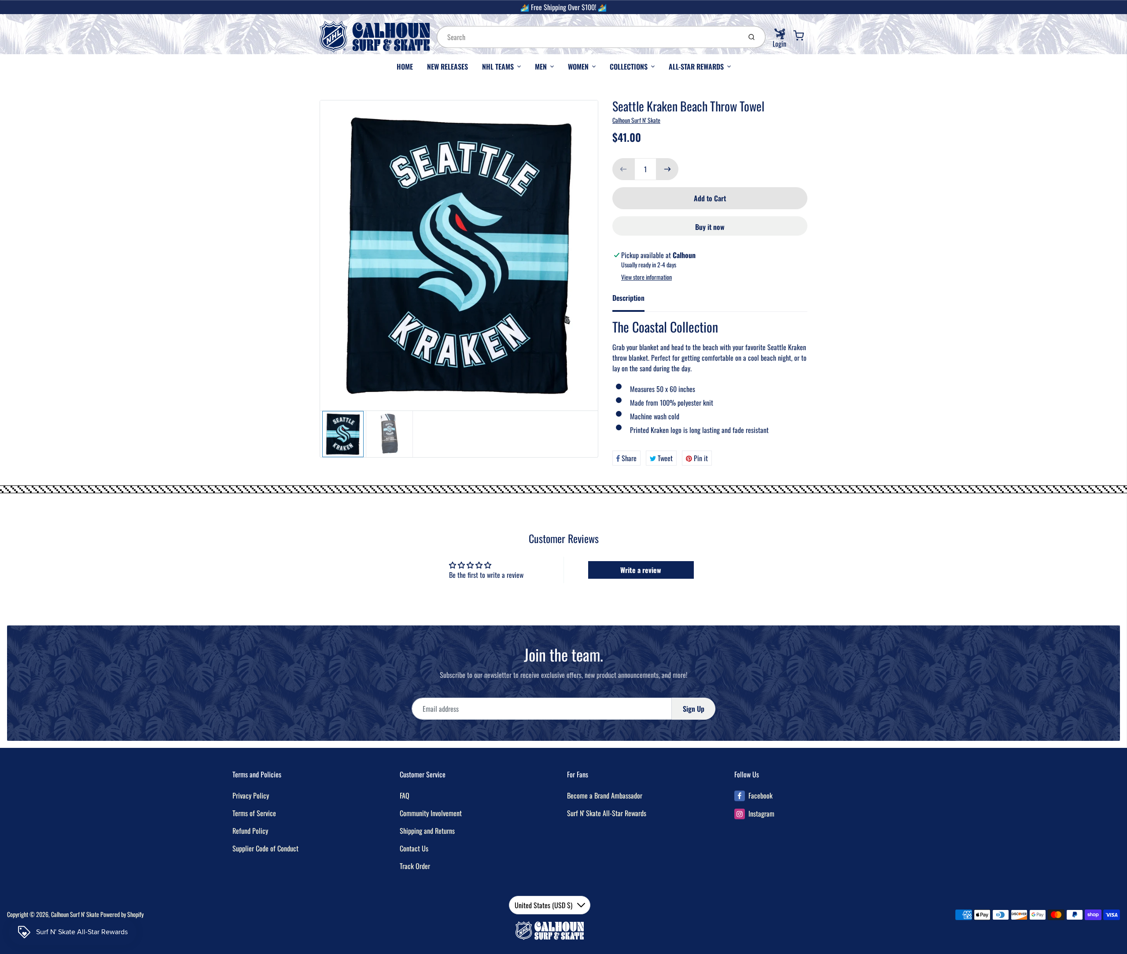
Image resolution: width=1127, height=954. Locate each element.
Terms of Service (254, 813)
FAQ (404, 795)
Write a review (640, 570)
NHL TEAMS (498, 66)
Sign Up (693, 708)
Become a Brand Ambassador (604, 795)
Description (628, 297)
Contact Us (414, 848)
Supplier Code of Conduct (265, 848)
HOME (405, 66)
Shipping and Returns (427, 830)
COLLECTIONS (629, 66)
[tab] (633, 300)
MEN (541, 66)
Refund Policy (250, 830)
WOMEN (578, 66)
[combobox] (588, 37)
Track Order (415, 866)
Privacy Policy (250, 795)
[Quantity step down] (623, 169)
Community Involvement (431, 813)
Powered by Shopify (122, 914)
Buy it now (710, 227)
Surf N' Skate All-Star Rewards (606, 813)
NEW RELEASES (447, 66)
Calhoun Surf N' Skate (636, 120)
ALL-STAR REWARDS (696, 66)
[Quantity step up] (667, 169)
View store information (646, 277)
